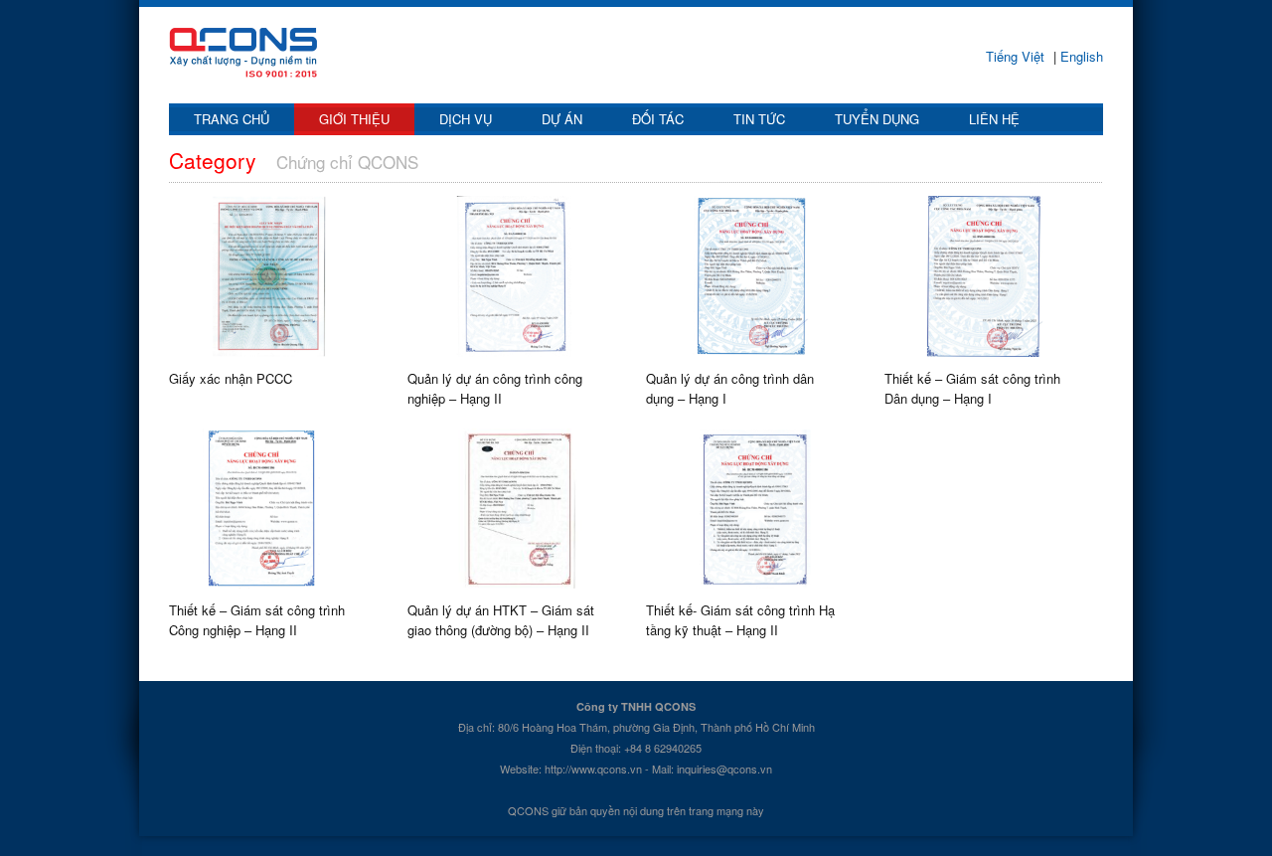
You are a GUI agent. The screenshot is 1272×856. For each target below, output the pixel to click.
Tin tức (759, 118)
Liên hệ (994, 118)
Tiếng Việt (1017, 56)
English (1079, 56)
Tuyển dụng (877, 118)
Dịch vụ (465, 118)
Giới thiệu (354, 118)
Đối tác (658, 118)
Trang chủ (231, 118)
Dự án (562, 118)
